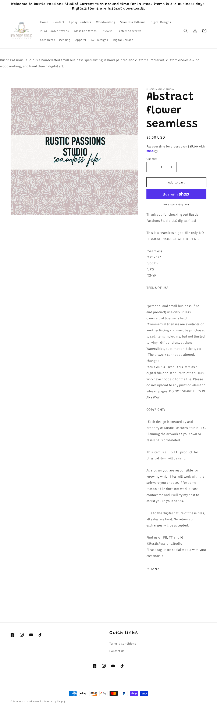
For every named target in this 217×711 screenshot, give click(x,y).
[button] (185, 31)
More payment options (176, 204)
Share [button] (155, 569)
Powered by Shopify (54, 701)
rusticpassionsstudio (31, 701)
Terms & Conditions (122, 643)
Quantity (151, 159)
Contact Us (116, 651)
